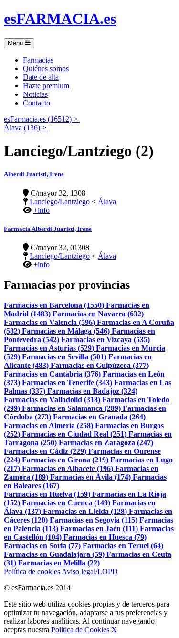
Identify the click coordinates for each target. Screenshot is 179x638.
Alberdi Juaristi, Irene (34, 174)
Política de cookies (32, 571)
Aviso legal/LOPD (90, 571)
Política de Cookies (80, 630)
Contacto (36, 103)
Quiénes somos (46, 68)
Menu (16, 43)
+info (41, 210)
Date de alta (41, 77)
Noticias (35, 94)
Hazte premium (46, 86)
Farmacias (38, 60)
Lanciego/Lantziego (60, 202)
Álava (107, 202)
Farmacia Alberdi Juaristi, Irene (48, 228)
